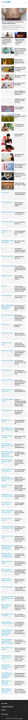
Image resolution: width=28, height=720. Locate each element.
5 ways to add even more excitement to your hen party (19, 624)
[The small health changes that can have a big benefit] (7, 642)
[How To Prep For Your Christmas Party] (7, 299)
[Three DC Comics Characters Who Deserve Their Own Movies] (7, 463)
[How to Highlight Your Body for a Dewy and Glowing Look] (7, 93)
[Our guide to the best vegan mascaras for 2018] (7, 667)
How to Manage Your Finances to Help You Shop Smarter (20, 563)
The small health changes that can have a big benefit (20, 642)
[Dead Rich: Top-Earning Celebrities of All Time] (7, 548)
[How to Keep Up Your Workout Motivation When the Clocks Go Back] (7, 308)
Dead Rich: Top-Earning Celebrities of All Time (20, 547)
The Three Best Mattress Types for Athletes (19, 277)
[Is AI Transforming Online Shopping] (7, 109)
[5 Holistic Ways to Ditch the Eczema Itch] (7, 393)
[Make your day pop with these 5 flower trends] (7, 430)
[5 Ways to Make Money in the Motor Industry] (7, 513)
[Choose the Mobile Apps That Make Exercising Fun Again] (7, 633)
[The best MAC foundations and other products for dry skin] (7, 250)
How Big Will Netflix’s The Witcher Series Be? (20, 422)
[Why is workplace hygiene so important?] (7, 616)
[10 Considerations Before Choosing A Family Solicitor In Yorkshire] (7, 35)
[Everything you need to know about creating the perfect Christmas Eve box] (7, 573)
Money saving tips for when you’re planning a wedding (20, 650)
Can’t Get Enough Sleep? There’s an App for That (20, 362)
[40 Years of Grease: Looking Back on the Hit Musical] (7, 556)
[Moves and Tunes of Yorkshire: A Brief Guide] (7, 581)
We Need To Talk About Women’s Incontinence (19, 412)
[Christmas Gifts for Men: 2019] (7, 259)
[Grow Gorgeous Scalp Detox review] (7, 438)
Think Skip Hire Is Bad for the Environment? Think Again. (20, 69)
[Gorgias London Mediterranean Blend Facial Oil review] (7, 479)
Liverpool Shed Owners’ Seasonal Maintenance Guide (19, 61)
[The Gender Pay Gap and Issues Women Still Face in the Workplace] (7, 354)
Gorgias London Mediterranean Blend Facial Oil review (20, 479)
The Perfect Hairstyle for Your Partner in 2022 (20, 233)
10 (15, 697)
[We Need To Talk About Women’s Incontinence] (7, 413)
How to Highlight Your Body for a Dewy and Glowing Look (20, 93)
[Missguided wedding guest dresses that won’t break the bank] (7, 675)
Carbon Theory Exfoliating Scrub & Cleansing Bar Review (20, 345)
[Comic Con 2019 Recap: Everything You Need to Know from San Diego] (7, 383)
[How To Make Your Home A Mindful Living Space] (7, 373)
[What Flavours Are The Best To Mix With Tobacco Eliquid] (7, 167)
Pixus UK (21, 718)
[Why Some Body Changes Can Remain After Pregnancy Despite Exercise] (14, 14)
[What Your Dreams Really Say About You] (7, 336)
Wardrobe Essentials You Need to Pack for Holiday (20, 496)
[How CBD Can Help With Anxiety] (7, 157)
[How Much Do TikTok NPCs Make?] (7, 85)
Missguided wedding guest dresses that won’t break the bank (20, 675)
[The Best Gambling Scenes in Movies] (7, 505)
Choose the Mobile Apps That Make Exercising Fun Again (20, 632)
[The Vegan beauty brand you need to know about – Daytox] (7, 599)
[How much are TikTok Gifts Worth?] (7, 77)
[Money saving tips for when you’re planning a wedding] (7, 650)
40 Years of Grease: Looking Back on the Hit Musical (20, 555)
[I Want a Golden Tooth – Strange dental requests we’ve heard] (7, 590)
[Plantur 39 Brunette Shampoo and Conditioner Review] (7, 446)
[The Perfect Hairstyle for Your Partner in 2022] (7, 234)
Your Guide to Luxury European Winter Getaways (20, 528)
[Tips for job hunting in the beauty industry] (7, 471)
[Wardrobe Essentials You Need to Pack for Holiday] (7, 497)
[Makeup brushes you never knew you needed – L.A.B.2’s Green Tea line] (7, 659)
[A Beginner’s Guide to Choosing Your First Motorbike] (7, 101)
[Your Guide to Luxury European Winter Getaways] (7, 530)
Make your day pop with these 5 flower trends (19, 430)
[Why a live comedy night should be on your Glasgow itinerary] (21, 35)
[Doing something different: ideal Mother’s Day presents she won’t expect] (7, 488)
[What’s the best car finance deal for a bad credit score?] (7, 176)
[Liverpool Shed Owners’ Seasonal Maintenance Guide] (7, 61)
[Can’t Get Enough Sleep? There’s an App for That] (7, 363)
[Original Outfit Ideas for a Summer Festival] (7, 186)
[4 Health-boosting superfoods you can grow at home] (7, 683)
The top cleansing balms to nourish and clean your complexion (20, 691)
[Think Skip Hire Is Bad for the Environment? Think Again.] (7, 69)
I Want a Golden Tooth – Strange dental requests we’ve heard (20, 589)
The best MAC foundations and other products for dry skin (20, 250)
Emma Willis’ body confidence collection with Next (20, 454)
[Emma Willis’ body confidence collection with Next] (7, 454)
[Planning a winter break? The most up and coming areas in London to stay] (7, 539)
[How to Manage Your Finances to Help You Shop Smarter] (7, 564)
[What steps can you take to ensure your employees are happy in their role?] (7, 608)
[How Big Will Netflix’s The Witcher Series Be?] (7, 422)
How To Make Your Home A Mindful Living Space (20, 372)
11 (18, 697)
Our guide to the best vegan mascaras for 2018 (20, 667)
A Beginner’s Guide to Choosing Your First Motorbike (20, 100)
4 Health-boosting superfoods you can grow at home (19, 683)
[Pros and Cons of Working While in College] (7, 205)
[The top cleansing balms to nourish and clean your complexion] (7, 691)
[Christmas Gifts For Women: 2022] (7, 142)
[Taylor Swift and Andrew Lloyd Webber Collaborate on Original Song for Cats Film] (7, 289)
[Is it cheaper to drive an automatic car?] (7, 215)
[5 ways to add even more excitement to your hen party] (7, 624)
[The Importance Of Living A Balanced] (7, 127)
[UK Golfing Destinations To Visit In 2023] (7, 117)
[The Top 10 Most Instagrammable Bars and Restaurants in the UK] (7, 269)
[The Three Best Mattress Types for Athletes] (7, 279)
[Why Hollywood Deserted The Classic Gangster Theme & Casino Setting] (7, 318)
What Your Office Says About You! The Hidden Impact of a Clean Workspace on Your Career (20, 51)
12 (20, 697)
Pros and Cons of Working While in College (19, 204)
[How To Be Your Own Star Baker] (7, 243)
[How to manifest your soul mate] (7, 225)
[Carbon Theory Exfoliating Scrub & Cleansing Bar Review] (7, 345)
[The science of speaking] (7, 521)
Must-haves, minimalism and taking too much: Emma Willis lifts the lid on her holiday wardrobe (20, 402)
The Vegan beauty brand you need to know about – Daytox (20, 598)
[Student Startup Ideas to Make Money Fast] (7, 196)
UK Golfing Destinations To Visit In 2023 (20, 116)
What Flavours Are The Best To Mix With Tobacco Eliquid (20, 166)
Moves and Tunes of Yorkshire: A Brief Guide (20, 581)
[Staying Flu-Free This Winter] (7, 327)
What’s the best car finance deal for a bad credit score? (20, 175)
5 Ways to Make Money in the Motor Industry (19, 512)
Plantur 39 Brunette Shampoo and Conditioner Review (19, 446)
